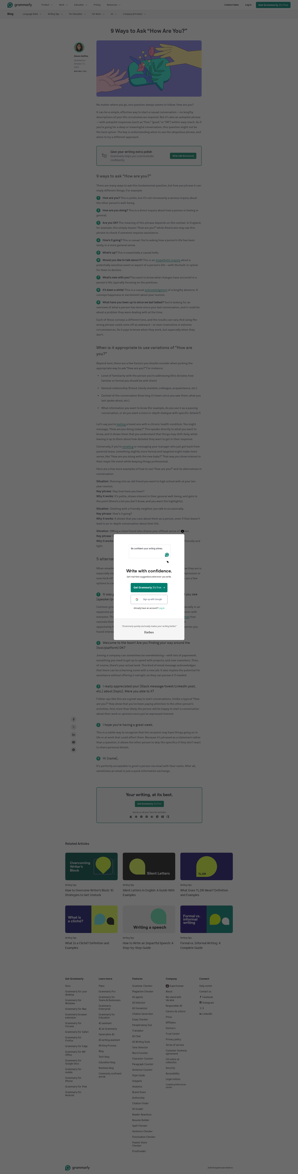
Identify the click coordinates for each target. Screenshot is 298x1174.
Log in (162, 608)
